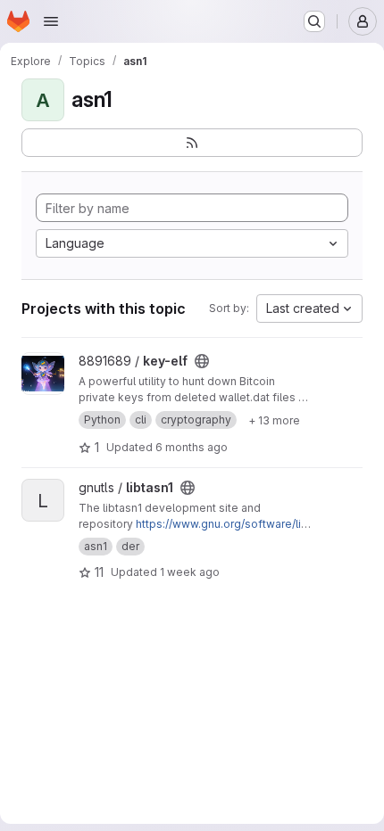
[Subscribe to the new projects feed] (192, 142)
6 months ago (191, 447)
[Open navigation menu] (51, 21)
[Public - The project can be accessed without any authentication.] (202, 361)
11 (99, 572)
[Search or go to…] (314, 21)
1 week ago (190, 572)
